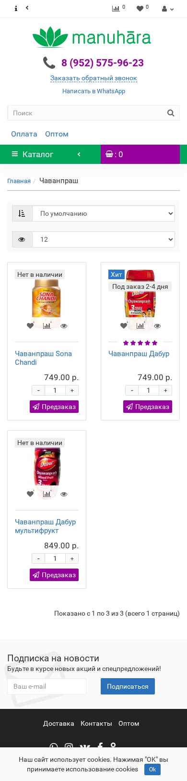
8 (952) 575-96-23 (102, 63)
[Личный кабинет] (166, 8)
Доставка (58, 723)
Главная (19, 181)
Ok (152, 769)
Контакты (96, 723)
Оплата (24, 133)
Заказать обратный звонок (93, 78)
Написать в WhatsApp (93, 91)
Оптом (57, 133)
